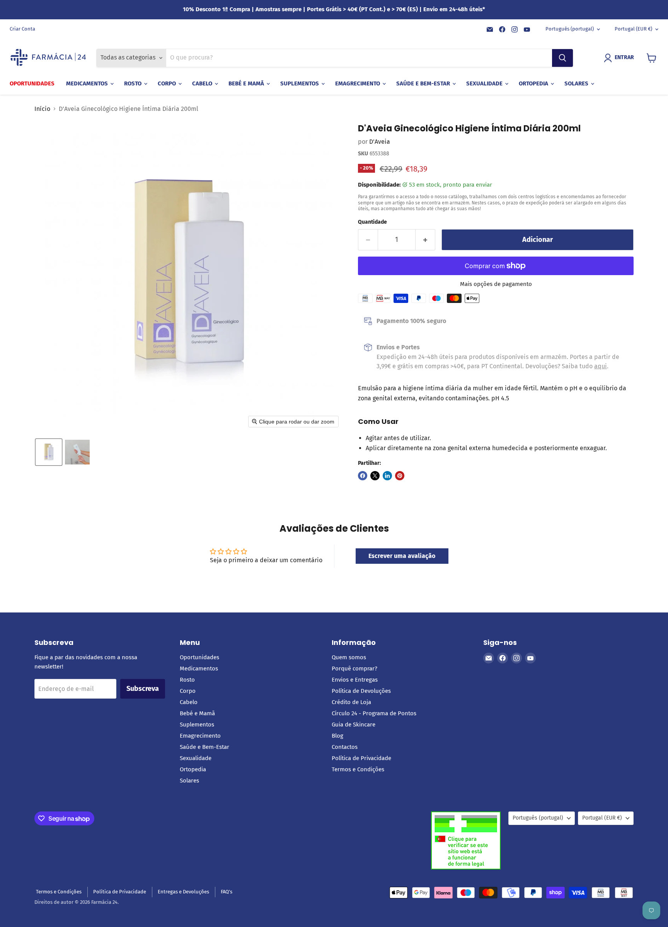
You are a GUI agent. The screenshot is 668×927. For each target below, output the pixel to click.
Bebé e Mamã (247, 83)
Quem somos (349, 657)
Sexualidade (485, 83)
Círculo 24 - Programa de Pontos (374, 713)
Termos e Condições (358, 769)
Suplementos (300, 83)
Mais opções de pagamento (496, 284)
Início (42, 108)
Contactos (345, 746)
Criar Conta (22, 29)
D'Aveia (379, 141)
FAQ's (226, 892)
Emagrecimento (358, 83)
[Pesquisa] (562, 58)
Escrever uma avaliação (401, 556)
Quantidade (372, 222)
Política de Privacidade (361, 758)
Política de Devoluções (361, 690)
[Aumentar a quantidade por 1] (425, 239)
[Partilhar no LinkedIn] (387, 475)
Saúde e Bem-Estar (424, 83)
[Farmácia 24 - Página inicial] (48, 58)
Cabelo (203, 83)
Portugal (633, 29)
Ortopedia (534, 83)
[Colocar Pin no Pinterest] (399, 475)
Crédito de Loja (351, 702)
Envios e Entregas (355, 679)
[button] (620, 58)
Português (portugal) (569, 29)
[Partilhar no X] (375, 475)
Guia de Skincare (353, 724)
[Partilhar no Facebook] (362, 475)
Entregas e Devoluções (183, 892)
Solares (577, 83)
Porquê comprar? (354, 668)
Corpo (167, 83)
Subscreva (142, 688)
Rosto (133, 83)
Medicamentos (87, 83)
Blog (337, 735)
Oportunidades (32, 83)
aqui (600, 366)
